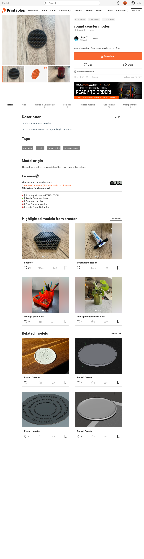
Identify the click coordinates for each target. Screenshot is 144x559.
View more (116, 218)
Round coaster (32, 431)
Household (95, 19)
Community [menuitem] (65, 10)
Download (109, 56)
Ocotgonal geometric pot (91, 316)
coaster (40, 148)
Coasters (90, 71)
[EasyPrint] (118, 3)
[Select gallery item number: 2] (45, 256)
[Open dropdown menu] (139, 26)
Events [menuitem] (99, 10)
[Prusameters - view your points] (125, 3)
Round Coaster (32, 377)
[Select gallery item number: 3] (47, 256)
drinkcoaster (54, 148)
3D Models (81, 19)
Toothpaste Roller (87, 262)
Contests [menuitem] (78, 10)
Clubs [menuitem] (53, 10)
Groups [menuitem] (109, 10)
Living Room (109, 19)
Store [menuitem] (44, 10)
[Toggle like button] (25, 268)
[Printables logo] (13, 10)
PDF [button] (119, 116)
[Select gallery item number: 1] (43, 256)
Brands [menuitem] (89, 10)
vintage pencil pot (34, 316)
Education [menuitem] (121, 10)
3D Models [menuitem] (33, 10)
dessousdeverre (71, 148)
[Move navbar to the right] (127, 10)
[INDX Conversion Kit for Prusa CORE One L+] (108, 90)
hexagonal (27, 148)
